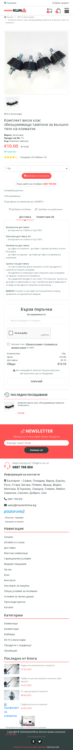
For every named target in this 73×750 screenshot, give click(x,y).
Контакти (9, 580)
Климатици (11, 623)
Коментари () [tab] (45, 216)
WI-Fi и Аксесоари (15, 639)
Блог (7, 574)
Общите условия (34, 344)
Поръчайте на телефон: (36, 183)
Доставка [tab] (25, 216)
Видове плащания (15, 563)
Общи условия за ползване (20, 591)
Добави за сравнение (50, 209)
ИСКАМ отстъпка (14, 542)
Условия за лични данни (19, 596)
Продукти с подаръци (17, 645)
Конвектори (11, 628)
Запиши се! (36, 449)
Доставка (9, 547)
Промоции (10, 650)
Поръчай (36, 381)
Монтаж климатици (16, 553)
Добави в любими (21, 209)
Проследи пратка (14, 601)
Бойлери (9, 634)
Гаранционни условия (17, 558)
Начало (8, 537)
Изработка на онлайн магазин (30, 746)
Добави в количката (37, 175)
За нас (8, 569)
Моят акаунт (62, 2)
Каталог (9, 607)
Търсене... (12, 2)
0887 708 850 (22, 467)
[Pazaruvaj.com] (14, 512)
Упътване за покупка (16, 585)
